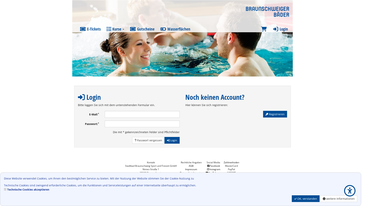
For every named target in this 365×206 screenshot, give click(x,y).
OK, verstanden (307, 198)
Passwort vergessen (149, 140)
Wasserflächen (178, 29)
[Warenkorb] (264, 29)
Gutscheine (145, 29)
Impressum (191, 169)
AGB (191, 165)
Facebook (215, 165)
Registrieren (276, 114)
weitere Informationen (340, 198)
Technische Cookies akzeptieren (28, 189)
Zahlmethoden (231, 162)
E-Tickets (93, 29)
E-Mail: (94, 114)
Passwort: (92, 124)
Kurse (116, 29)
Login (283, 29)
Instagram (214, 169)
